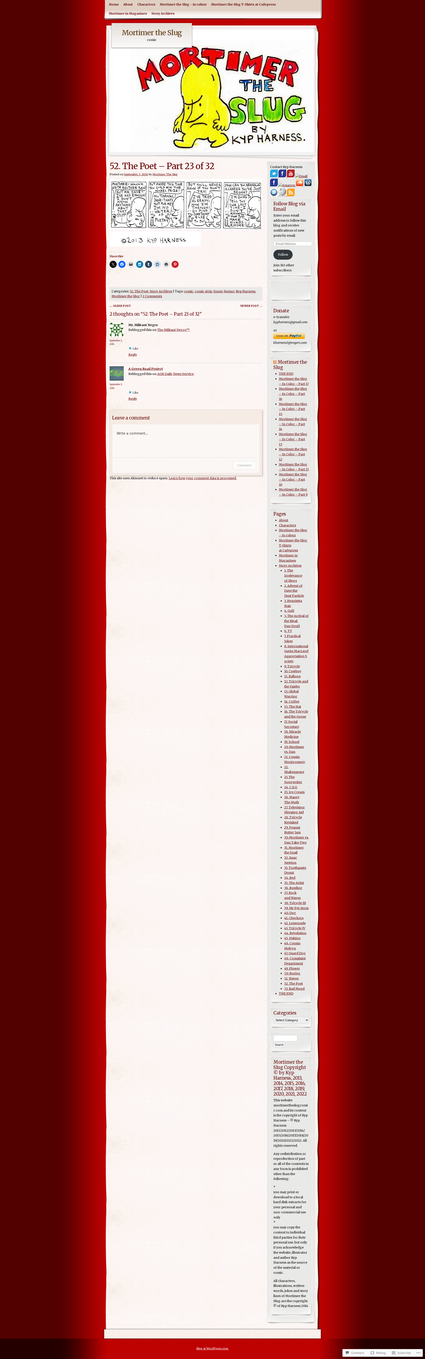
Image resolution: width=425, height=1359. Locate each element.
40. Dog (290, 913)
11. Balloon (292, 676)
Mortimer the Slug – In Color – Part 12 (293, 454)
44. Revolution (295, 933)
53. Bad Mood (294, 989)
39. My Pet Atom (296, 908)
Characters (146, 4)
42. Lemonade (295, 923)
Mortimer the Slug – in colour (183, 4)
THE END (286, 374)
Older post (120, 305)
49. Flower (292, 968)
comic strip (203, 291)
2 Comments (152, 296)
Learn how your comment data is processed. (203, 478)
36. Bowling (293, 888)
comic (188, 291)
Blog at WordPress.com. (212, 1348)
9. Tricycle (292, 666)
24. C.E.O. (291, 787)
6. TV (288, 631)
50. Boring (292, 973)
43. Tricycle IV (294, 928)
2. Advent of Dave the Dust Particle (294, 591)
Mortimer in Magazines (128, 13)
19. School (291, 742)
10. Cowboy (292, 671)
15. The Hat (292, 707)
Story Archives (163, 13)
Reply (132, 355)
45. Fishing (292, 938)
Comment (244, 465)
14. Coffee (291, 702)
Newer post (251, 305)
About (128, 4)
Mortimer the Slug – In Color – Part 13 (293, 439)
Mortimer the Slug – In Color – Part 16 (293, 394)
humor (229, 291)
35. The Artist (294, 883)
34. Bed (289, 878)
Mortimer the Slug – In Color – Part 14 (293, 424)
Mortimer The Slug (165, 174)
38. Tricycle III (295, 903)
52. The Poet (139, 291)
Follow (283, 255)
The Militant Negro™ (173, 330)
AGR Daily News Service (175, 374)
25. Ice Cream (294, 792)
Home (114, 4)
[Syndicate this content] (274, 362)
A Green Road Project (145, 369)
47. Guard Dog (295, 953)
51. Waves (291, 978)
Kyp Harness (245, 291)
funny (218, 291)
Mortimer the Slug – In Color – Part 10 (293, 479)
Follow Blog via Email (289, 206)
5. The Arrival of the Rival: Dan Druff (296, 621)
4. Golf (289, 611)
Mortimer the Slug (152, 32)
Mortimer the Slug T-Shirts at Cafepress (243, 4)
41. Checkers (293, 918)
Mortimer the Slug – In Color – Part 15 (293, 409)
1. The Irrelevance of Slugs (293, 575)
